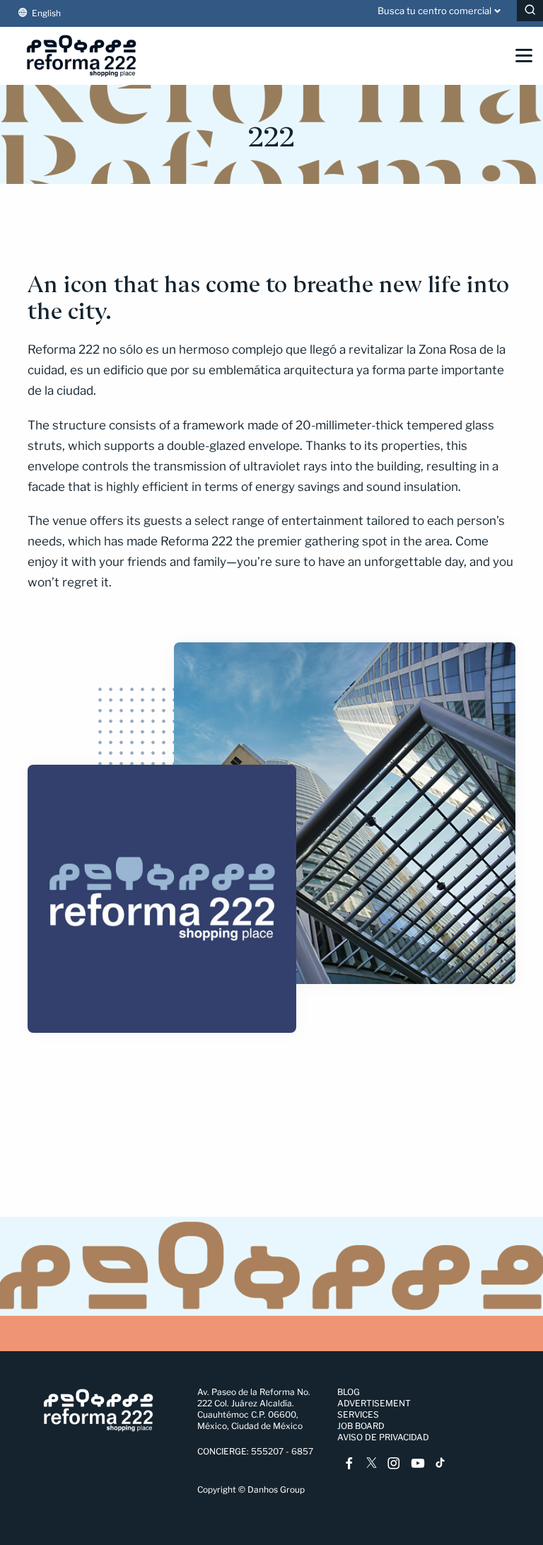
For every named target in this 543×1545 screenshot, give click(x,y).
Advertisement (374, 1403)
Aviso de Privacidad (383, 1437)
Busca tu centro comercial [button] (434, 11)
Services (358, 1414)
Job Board (361, 1425)
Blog (348, 1392)
